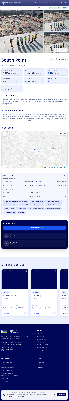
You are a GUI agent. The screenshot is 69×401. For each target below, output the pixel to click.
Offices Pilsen (41, 342)
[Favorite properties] (62, 3)
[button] (34, 149)
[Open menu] (66, 3)
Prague (32, 8)
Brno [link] (35, 298)
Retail (49, 3)
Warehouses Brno (6, 365)
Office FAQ (40, 350)
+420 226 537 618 (6, 347)
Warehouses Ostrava (7, 368)
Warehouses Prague (7, 362)
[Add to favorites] (52, 59)
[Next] (67, 293)
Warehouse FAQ (6, 378)
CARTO (65, 167)
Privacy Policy (20, 396)
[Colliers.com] (4, 331)
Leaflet (44, 167)
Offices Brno (40, 336)
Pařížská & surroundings (44, 365)
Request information (36, 228)
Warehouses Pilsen (6, 370)
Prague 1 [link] (7, 298)
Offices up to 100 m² (43, 345)
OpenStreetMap (52, 167)
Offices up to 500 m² (43, 347)
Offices (25, 8)
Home (19, 8)
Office (36, 3)
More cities (41, 353)
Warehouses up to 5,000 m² (9, 376)
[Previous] (2, 293)
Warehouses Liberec (7, 373)
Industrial (43, 3)
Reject (54, 394)
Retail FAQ (40, 368)
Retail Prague (40, 362)
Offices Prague (41, 334)
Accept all (61, 394)
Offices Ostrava (41, 339)
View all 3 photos (60, 50)
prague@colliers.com (7, 350)
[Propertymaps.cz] (12, 2)
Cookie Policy (11, 396)
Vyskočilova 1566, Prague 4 (15, 65)
